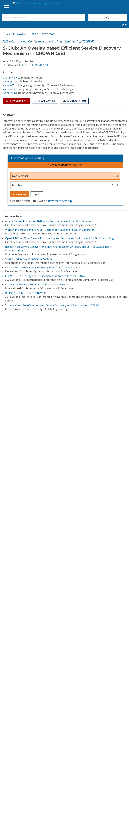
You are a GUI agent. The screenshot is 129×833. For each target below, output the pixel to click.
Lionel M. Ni (10, 93)
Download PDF (18, 100)
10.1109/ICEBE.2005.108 (35, 65)
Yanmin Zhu (10, 85)
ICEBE (34, 34)
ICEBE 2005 (47, 34)
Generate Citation (74, 100)
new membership (60, 201)
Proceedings (20, 34)
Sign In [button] (77, 165)
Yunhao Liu (9, 89)
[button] (124, 25)
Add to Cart (19, 194)
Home (6, 34)
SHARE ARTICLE (46, 100)
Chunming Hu (11, 77)
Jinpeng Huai (10, 81)
